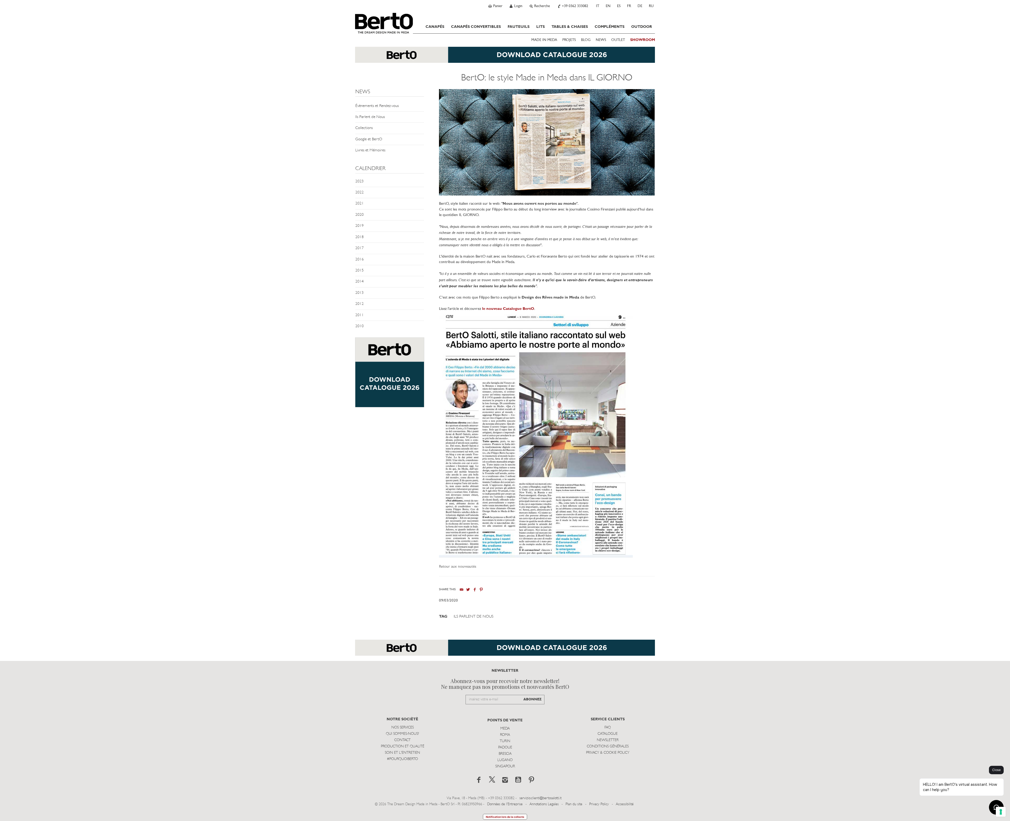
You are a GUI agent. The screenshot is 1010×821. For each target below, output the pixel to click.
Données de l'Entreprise (505, 804)
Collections (364, 128)
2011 (359, 315)
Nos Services (402, 728)
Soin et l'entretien (402, 753)
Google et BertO (368, 139)
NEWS (601, 40)
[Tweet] (468, 590)
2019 (359, 226)
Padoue (505, 748)
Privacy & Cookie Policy (607, 753)
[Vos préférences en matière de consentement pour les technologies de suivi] (1001, 812)
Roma (505, 735)
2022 (359, 192)
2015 (359, 271)
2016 (359, 259)
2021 (359, 204)
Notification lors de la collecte (505, 816)
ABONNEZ (532, 699)
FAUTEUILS (518, 27)
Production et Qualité (402, 746)
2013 (359, 293)
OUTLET (618, 40)
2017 (359, 248)
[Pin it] (481, 590)
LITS (540, 27)
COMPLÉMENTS (609, 27)
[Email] (461, 590)
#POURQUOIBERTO (402, 759)
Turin (505, 741)
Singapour (505, 766)
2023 (359, 181)
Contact (402, 740)
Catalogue (608, 734)
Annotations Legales (544, 804)
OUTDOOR (641, 27)
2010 (359, 326)
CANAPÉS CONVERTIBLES (476, 27)
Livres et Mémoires (370, 150)
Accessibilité (625, 804)
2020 (359, 215)
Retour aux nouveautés (457, 567)
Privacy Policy (599, 804)
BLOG (585, 40)
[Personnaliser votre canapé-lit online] (389, 375)
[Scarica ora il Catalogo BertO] (505, 57)
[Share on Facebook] (475, 590)
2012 (359, 304)
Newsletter (608, 740)
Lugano (505, 760)
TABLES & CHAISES (570, 27)
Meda (505, 729)
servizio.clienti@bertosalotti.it (540, 798)
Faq (607, 728)
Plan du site (573, 804)
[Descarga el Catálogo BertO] (505, 650)
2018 (359, 237)
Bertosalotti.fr (384, 23)
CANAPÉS (435, 27)
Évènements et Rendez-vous (377, 106)
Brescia (505, 754)
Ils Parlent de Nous (370, 117)
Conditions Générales (608, 746)
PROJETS (569, 40)
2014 (359, 282)
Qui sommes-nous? (402, 734)
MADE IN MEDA (544, 40)
